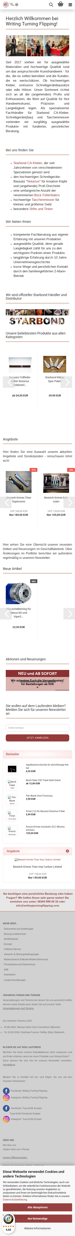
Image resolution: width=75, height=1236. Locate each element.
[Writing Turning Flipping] (9, 5)
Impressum (10, 974)
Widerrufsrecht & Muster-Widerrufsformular (26, 959)
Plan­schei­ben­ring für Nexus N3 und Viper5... (18, 612)
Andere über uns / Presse (16, 1149)
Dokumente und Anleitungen (18, 929)
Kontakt (8, 944)
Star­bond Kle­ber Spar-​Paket (54, 379)
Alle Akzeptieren (38, 1207)
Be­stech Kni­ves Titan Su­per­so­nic (18, 499)
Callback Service (12, 949)
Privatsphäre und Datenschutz (19, 964)
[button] (8, 382)
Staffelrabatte (11, 939)
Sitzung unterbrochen (15, 934)
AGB (6, 969)
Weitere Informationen (37, 1228)
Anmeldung (9, 1064)
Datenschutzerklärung (15, 1199)
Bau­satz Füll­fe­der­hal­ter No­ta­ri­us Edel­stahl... (20, 381)
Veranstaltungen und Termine (18, 1008)
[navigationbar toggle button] (70, 5)
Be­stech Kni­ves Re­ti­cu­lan (56, 499)
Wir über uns (9, 1145)
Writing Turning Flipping (34, 1090)
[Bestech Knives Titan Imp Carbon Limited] (37, 859)
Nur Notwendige (38, 1218)
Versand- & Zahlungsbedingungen (21, 954)
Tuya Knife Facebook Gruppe (25, 1113)
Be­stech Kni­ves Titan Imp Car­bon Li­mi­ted (37, 866)
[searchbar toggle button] (51, 5)
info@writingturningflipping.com (37, 905)
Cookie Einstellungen (15, 980)
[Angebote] (67, 851)
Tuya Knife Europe (32, 1108)
